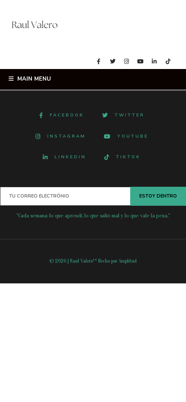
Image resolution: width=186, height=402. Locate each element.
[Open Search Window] (13, 61)
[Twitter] (112, 62)
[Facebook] (99, 62)
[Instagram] (126, 62)
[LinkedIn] (154, 62)
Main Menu (33, 79)
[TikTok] (168, 62)
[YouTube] (140, 62)
